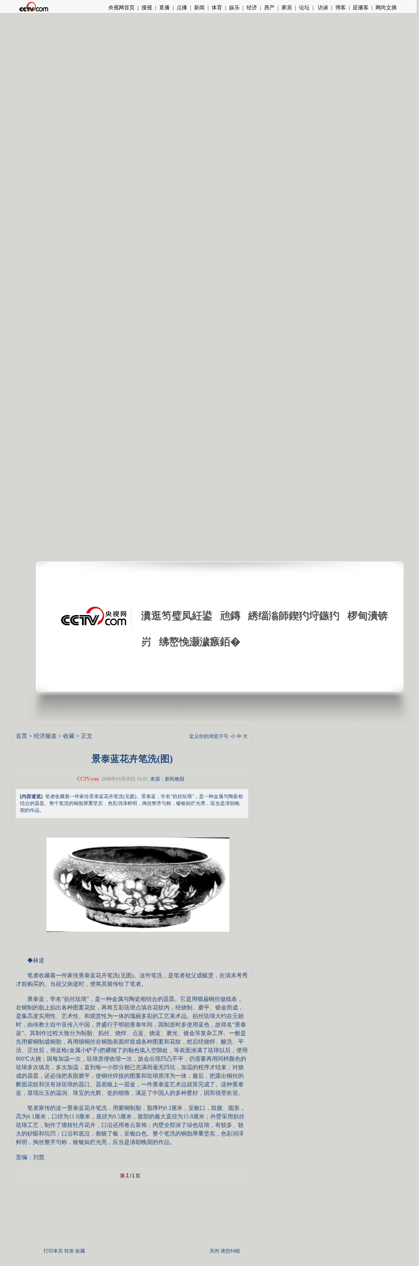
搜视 (147, 7)
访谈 (322, 7)
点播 (182, 7)
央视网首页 (121, 7)
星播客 (361, 7)
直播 (164, 7)
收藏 (68, 736)
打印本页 (53, 1251)
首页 (21, 736)
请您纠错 (230, 1251)
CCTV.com (88, 779)
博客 (340, 7)
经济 (252, 7)
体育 (217, 7)
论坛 (304, 7)
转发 (69, 1251)
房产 (269, 7)
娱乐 (234, 7)
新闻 (199, 7)
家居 (287, 7)
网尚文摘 (386, 7)
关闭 (214, 1251)
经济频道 (45, 736)
